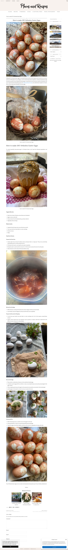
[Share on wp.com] (18, 507)
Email (7, 534)
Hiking (29, 11)
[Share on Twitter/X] (12, 507)
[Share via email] (9, 507)
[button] (66, 539)
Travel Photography (49, 11)
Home (13, 0)
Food (58, 11)
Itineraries (22, 11)
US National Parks (37, 11)
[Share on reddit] (17, 507)
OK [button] (10, 546)
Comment (8, 518)
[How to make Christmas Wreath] (27, 497)
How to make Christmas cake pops (40, 511)
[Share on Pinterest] (13, 507)
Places (10, 11)
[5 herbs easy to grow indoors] (16, 497)
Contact (8, 0)
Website (8, 538)
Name (7, 530)
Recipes (16, 11)
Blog (18, 0)
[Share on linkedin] (16, 507)
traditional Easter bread (27, 82)
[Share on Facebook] (11, 507)
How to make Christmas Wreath (13, 511)
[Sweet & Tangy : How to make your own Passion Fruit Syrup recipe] (37, 497)
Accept (54, 547)
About (2, 0)
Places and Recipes (34, 6)
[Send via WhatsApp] (15, 507)
